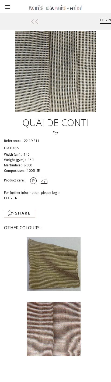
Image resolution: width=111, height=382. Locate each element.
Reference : (12, 140)
